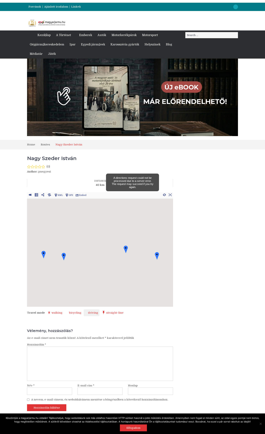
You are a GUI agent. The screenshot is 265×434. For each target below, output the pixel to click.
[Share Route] (43, 194)
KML (60, 195)
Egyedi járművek (93, 44)
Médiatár (36, 54)
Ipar (73, 44)
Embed (82, 195)
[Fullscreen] (170, 194)
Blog (169, 44)
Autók (102, 35)
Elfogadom (133, 427)
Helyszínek (152, 44)
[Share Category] (49, 194)
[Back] (30, 194)
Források (34, 6)
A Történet (63, 35)
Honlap (133, 385)
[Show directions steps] (36, 194)
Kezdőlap (44, 35)
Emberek (85, 35)
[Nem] (260, 424)
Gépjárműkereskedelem (47, 44)
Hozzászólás (36, 344)
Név (31, 385)
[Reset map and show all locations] (164, 194)
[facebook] (235, 7)
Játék (52, 54)
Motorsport (150, 35)
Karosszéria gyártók (125, 44)
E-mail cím (86, 385)
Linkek (76, 6)
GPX (71, 195)
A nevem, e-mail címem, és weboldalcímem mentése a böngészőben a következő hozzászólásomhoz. (99, 399)
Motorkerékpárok (124, 35)
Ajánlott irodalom (56, 6)
